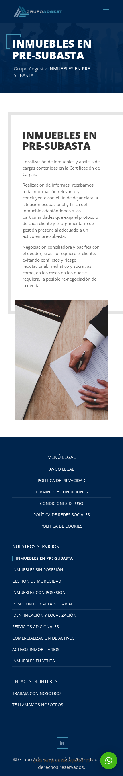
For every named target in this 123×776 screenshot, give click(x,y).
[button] (108, 760)
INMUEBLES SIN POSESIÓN (37, 569)
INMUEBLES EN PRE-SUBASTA (44, 558)
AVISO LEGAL (61, 469)
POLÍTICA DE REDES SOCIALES (61, 514)
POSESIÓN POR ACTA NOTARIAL (42, 603)
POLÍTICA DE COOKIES (61, 526)
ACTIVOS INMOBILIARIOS (35, 649)
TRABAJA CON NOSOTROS (37, 693)
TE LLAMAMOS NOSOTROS (37, 704)
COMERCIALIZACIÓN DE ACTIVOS (43, 638)
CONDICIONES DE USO (61, 503)
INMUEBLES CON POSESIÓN (39, 592)
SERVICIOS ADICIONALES (35, 626)
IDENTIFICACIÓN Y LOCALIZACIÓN (44, 615)
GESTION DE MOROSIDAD (36, 581)
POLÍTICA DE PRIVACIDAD (61, 480)
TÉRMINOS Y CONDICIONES (61, 492)
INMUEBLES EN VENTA (33, 660)
